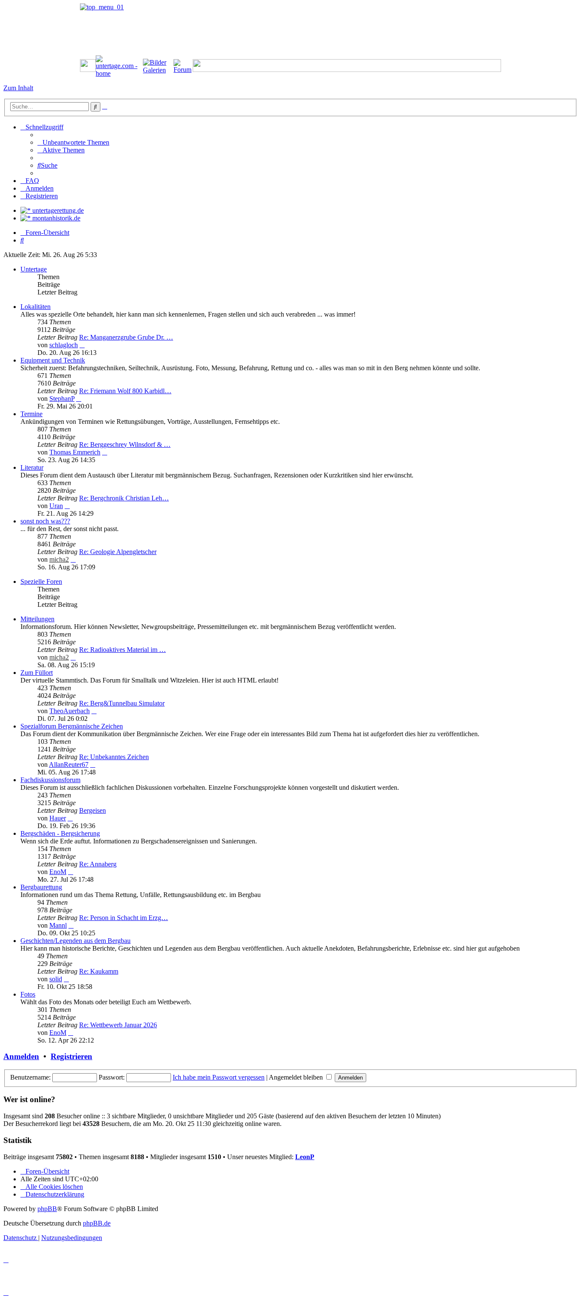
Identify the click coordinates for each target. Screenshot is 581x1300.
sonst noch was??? (45, 521)
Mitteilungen (37, 619)
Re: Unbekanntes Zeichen (114, 756)
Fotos (27, 994)
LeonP (304, 1156)
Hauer (57, 818)
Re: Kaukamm (98, 971)
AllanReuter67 (68, 764)
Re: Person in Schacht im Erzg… (123, 917)
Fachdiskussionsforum (50, 779)
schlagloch (63, 345)
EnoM (57, 871)
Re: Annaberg (98, 864)
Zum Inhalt (18, 87)
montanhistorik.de (55, 218)
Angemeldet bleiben (297, 1077)
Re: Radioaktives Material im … (122, 649)
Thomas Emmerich (74, 452)
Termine (31, 413)
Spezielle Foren (41, 581)
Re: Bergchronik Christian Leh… (124, 498)
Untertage (33, 269)
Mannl (58, 925)
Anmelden (21, 1056)
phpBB (47, 1208)
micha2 (59, 559)
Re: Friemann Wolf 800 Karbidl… (125, 390)
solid (55, 979)
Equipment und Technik (52, 360)
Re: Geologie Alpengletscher (118, 551)
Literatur (31, 467)
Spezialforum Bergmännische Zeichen (71, 726)
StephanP (61, 398)
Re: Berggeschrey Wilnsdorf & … (125, 444)
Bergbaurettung (41, 887)
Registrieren (71, 1056)
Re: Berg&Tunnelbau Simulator (122, 703)
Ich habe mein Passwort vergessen (219, 1077)
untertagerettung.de (57, 210)
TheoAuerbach (69, 710)
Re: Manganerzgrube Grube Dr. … (126, 337)
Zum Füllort (36, 672)
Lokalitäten (35, 306)
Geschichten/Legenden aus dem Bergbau (75, 940)
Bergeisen (92, 810)
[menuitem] (73, 142)
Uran (56, 505)
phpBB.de (97, 1223)
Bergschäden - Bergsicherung (60, 833)
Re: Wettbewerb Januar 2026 (118, 1025)
